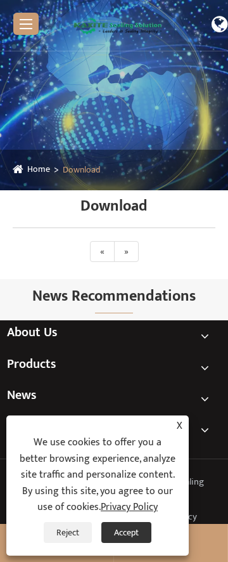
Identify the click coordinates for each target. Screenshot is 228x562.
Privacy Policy (129, 507)
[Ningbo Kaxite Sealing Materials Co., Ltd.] (118, 25)
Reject (67, 532)
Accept (126, 532)
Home (38, 169)
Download (82, 169)
